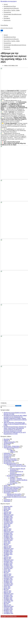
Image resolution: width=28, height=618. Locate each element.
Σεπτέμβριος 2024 (8, 538)
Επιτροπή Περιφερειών (16, 474)
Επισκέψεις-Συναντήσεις (10, 458)
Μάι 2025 (6, 527)
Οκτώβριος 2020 (8, 599)
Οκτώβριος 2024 (8, 537)
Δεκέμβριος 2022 (8, 562)
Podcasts (6, 440)
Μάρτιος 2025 (7, 530)
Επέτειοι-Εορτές (8, 454)
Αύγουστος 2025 (8, 523)
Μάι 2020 (6, 603)
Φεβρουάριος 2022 (8, 576)
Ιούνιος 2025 (7, 526)
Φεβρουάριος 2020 (8, 606)
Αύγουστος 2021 (8, 585)
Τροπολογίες (7, 499)
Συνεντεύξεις (7, 492)
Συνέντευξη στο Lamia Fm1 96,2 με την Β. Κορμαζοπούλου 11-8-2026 (15, 433)
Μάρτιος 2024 (7, 547)
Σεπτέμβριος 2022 (8, 567)
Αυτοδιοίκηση (7, 443)
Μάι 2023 (6, 555)
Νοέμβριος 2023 (8, 552)
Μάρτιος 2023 (7, 558)
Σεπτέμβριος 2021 (8, 583)
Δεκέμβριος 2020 (8, 596)
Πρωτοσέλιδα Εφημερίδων (11, 489)
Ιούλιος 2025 (7, 524)
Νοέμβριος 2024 (8, 536)
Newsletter (6, 439)
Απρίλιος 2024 (7, 545)
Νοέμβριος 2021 (8, 581)
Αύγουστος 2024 (8, 540)
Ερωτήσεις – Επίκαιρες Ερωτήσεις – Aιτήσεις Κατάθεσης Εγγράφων (18, 480)
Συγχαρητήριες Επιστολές (10, 491)
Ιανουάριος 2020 (8, 607)
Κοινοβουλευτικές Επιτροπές (14, 464)
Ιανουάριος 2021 (8, 595)
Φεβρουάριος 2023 (8, 560)
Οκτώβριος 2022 (8, 565)
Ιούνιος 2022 (7, 571)
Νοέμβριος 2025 (8, 519)
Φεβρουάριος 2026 (8, 514)
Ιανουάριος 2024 (8, 550)
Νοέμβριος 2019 (8, 610)
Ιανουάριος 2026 (8, 516)
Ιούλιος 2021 (7, 586)
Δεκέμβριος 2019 (8, 609)
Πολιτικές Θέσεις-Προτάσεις (11, 488)
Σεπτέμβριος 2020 (8, 600)
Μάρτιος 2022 (7, 575)
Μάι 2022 (6, 572)
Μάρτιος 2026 (7, 513)
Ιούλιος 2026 (7, 507)
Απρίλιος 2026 (7, 512)
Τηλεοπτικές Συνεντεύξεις (14, 495)
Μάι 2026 (6, 510)
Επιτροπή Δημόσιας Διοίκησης (18, 465)
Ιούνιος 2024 (7, 543)
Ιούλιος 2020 (7, 602)
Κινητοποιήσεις (8, 461)
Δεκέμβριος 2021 (8, 579)
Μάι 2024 (6, 544)
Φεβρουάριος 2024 (8, 548)
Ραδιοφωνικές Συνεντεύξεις (14, 494)
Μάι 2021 (6, 589)
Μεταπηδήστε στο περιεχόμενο (9, 1)
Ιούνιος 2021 (7, 588)
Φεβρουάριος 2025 (8, 531)
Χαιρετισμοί (7, 501)
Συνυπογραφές (14, 482)
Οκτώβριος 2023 (8, 554)
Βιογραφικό (7, 18)
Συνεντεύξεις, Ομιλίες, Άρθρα (12, 10)
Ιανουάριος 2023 (8, 561)
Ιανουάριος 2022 (8, 578)
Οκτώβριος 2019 (8, 612)
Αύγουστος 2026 (8, 506)
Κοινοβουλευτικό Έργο (10, 6)
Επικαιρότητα (7, 12)
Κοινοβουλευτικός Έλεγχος (14, 475)
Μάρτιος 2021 (7, 592)
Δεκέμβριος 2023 (8, 551)
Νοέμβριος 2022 (8, 564)
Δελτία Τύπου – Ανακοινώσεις (12, 446)
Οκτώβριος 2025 (8, 520)
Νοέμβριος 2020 (8, 598)
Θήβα (11, 450)
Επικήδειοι (6, 457)
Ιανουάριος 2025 (8, 533)
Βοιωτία (9, 449)
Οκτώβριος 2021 (8, 582)
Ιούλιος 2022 (7, 569)
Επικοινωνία (7, 20)
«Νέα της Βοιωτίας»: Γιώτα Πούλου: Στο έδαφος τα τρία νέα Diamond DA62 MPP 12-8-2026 (15, 424)
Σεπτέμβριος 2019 (8, 613)
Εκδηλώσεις (7, 453)
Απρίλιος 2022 (7, 574)
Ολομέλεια (9, 484)
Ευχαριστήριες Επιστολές (10, 460)
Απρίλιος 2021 (7, 590)
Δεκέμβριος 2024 (8, 534)
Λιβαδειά (12, 451)
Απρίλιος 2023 (7, 557)
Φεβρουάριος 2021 (8, 593)
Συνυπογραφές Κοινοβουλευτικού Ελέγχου (15, 45)
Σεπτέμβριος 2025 (8, 521)
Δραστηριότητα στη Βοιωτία (11, 8)
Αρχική (6, 4)
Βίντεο (5, 444)
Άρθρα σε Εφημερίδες (9, 442)
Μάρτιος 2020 (7, 605)
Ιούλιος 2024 (7, 541)
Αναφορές (12, 477)
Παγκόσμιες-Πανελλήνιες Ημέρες (12, 487)
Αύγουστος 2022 (8, 568)
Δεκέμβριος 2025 (8, 517)
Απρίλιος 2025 (7, 529)
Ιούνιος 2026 (7, 509)
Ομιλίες (6, 485)
